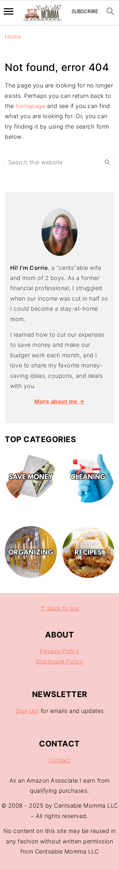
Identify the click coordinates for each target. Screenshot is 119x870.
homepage (30, 106)
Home (13, 36)
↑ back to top (59, 608)
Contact (60, 760)
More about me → (59, 401)
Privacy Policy (59, 651)
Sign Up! (27, 711)
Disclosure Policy (59, 661)
